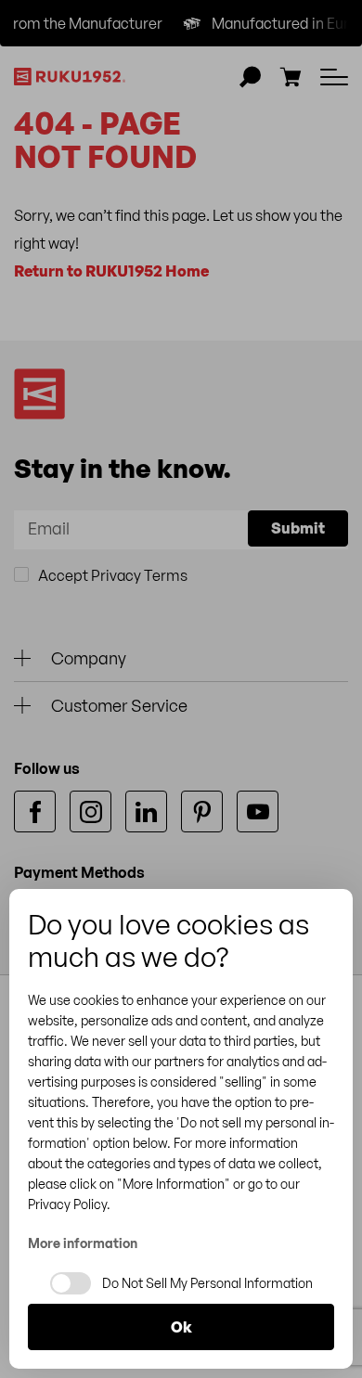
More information (82, 1243)
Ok (181, 1327)
